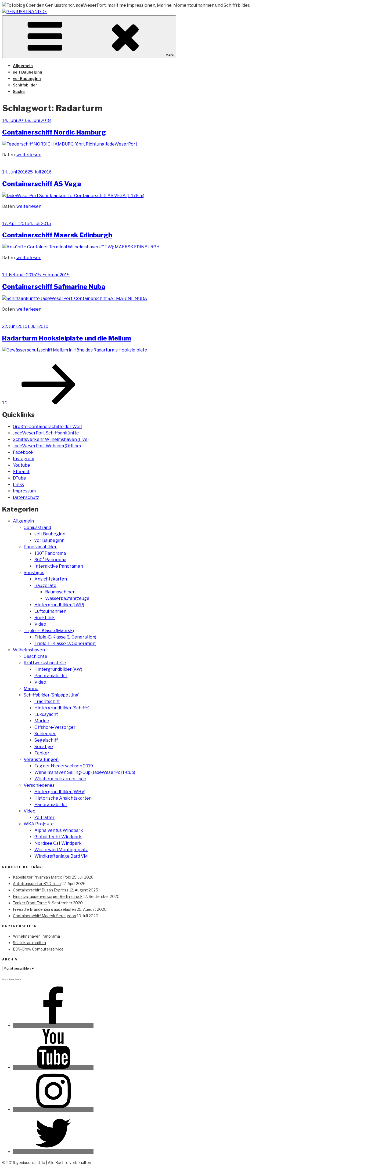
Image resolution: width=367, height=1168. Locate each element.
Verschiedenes (39, 785)
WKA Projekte (39, 823)
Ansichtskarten (50, 579)
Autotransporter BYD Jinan (37, 883)
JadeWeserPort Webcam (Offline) (47, 445)
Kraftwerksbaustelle (45, 662)
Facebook (23, 452)
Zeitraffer (44, 817)
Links (18, 484)
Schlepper (45, 733)
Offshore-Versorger (54, 727)
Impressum (24, 491)
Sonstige (43, 746)
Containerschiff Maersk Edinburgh (57, 235)
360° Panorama (50, 559)
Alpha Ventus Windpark (58, 830)
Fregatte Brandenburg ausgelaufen (44, 909)
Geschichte (35, 656)
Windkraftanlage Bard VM (61, 856)
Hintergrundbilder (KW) (58, 669)
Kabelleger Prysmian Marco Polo (42, 877)
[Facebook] (53, 1025)
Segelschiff (46, 740)
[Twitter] (53, 1151)
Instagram (23, 458)
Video (40, 624)
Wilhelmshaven (29, 649)
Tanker (41, 753)
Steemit (21, 471)
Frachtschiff (47, 701)
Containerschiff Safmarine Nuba (53, 287)
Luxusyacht (46, 714)
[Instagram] (53, 1109)
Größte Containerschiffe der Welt (47, 426)
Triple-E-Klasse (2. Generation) (65, 643)
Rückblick (44, 617)
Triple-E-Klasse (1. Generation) (65, 637)
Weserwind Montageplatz (61, 849)
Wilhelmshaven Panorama (36, 936)
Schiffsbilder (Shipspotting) (52, 695)
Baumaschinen (60, 591)
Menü (169, 55)
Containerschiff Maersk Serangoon (44, 915)
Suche (19, 91)
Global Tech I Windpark (58, 836)
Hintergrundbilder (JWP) (59, 604)
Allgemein (23, 65)
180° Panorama (50, 553)
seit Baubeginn (27, 72)
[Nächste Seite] (48, 402)
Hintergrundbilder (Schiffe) (61, 707)
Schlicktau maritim (29, 942)
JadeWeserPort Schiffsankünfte (46, 433)
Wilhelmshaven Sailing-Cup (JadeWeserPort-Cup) (84, 772)
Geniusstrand (37, 527)
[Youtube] (53, 1067)
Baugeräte (45, 585)
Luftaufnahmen (50, 611)
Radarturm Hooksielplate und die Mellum (66, 338)
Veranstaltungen (41, 759)
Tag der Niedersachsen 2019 (63, 765)
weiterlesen (28, 154)
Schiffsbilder (25, 85)
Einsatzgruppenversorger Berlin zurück (47, 896)
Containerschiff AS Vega (41, 184)
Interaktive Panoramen (58, 566)
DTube (19, 478)
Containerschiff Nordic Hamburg (54, 132)
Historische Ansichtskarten (63, 798)
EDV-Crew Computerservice (38, 949)
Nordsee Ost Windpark (58, 843)
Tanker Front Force (30, 903)
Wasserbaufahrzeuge (67, 598)
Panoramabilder (40, 546)
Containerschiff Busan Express (41, 890)
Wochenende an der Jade (60, 778)
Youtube (21, 465)
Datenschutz (26, 497)
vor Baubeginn (27, 78)
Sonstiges (34, 572)
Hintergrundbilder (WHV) (59, 791)
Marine (31, 688)
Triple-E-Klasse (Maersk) (49, 630)
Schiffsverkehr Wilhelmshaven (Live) (51, 439)
